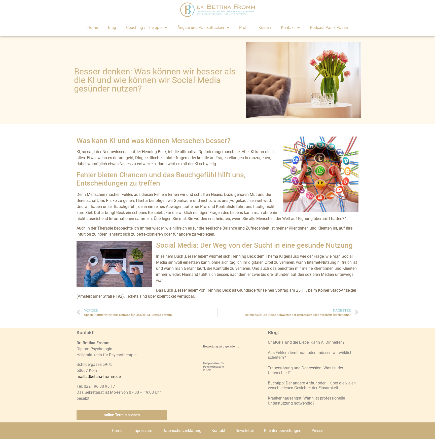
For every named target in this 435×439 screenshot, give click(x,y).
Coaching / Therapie (144, 27)
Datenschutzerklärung (181, 430)
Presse (317, 430)
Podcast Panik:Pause (329, 27)
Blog (112, 27)
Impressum (142, 430)
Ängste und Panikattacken (200, 27)
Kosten (265, 27)
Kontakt (288, 27)
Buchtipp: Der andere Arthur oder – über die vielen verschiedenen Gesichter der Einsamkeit (312, 385)
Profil (243, 27)
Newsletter (244, 430)
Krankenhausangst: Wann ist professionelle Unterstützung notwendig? (306, 400)
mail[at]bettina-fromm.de (99, 376)
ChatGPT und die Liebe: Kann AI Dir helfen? (306, 342)
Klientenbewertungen (282, 430)
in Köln (213, 366)
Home (92, 27)
